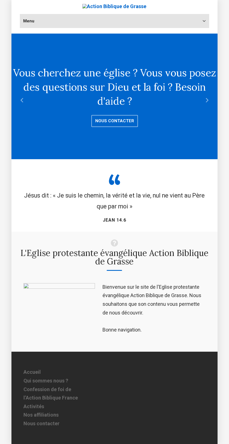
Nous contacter (114, 120)
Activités (33, 406)
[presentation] (21, 100)
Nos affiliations (41, 415)
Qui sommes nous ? (45, 381)
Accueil (32, 372)
